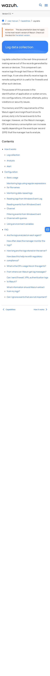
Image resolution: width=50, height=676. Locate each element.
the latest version (22, 35)
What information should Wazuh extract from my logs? (25, 289)
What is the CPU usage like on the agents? (26, 266)
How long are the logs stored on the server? (27, 250)
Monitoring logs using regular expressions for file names (26, 185)
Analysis (11, 160)
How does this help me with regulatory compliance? (24, 258)
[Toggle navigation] (46, 5)
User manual (13, 21)
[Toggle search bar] (40, 5)
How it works (10, 149)
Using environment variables (20, 224)
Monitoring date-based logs (19, 193)
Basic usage (12, 177)
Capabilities (25, 21)
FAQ (6, 229)
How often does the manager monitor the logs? (26, 242)
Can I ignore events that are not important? (27, 297)
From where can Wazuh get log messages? (26, 271)
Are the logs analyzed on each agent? (24, 235)
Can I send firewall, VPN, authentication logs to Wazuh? (27, 279)
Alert (9, 166)
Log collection (13, 154)
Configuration (11, 171)
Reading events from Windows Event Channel (24, 206)
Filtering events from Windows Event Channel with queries (24, 216)
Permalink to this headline (35, 47)
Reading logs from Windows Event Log (24, 198)
